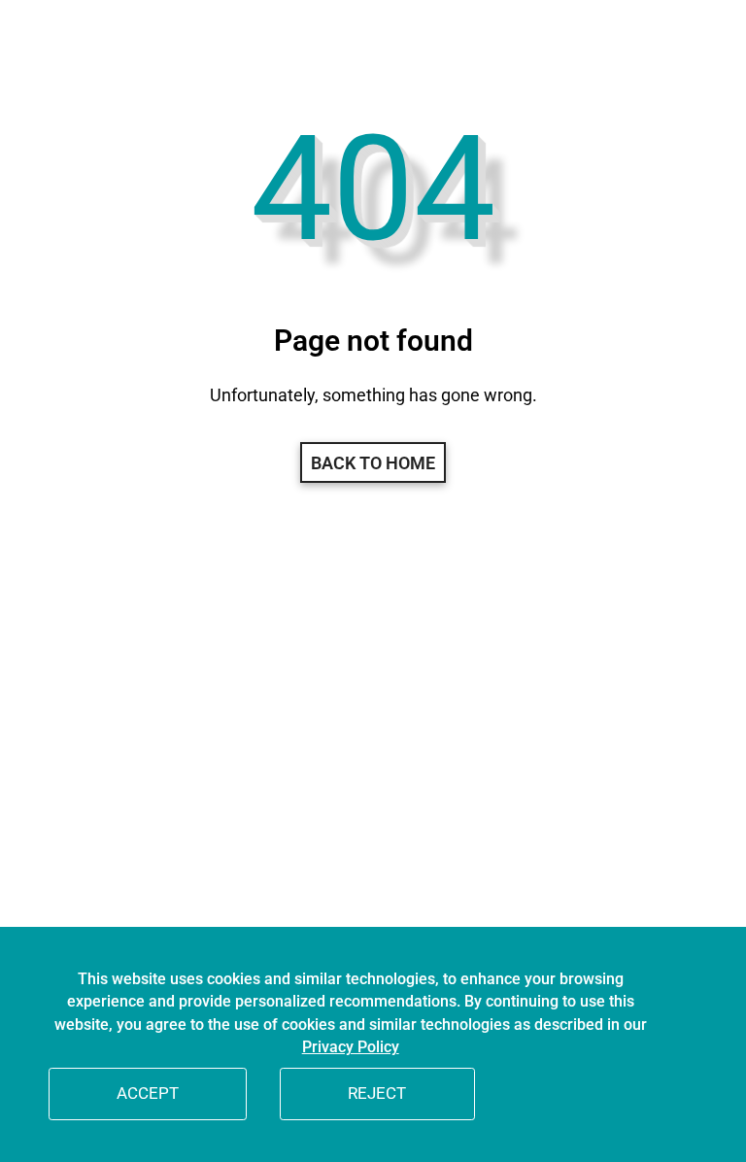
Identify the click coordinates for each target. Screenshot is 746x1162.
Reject (377, 1093)
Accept (148, 1093)
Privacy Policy (350, 1047)
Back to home (373, 463)
